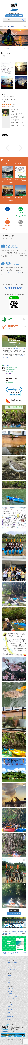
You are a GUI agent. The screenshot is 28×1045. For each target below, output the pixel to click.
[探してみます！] (21, 148)
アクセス (10, 975)
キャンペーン (10, 1004)
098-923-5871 (12, 27)
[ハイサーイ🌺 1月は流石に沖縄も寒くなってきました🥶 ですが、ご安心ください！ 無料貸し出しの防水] (14, 744)
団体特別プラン (11, 1009)
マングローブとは (11, 969)
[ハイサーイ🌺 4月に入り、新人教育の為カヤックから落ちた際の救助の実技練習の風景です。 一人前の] (14, 493)
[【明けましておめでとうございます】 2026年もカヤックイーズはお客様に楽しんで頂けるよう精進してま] (14, 770)
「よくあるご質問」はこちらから (12, 272)
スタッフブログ (10, 1016)
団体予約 (10, 991)
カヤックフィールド (12, 967)
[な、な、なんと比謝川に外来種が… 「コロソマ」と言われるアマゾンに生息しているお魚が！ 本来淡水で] (14, 694)
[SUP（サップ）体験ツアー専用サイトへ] (14, 341)
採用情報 (9, 1019)
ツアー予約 (10, 988)
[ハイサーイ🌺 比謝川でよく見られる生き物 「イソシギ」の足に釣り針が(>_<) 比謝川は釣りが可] (14, 468)
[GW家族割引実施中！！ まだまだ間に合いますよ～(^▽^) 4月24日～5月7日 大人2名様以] (14, 417)
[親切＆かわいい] (7, 148)
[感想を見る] (7, 172)
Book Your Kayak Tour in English (14, 15)
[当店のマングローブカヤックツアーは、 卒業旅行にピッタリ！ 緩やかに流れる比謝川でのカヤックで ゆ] (14, 594)
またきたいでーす (19, 179)
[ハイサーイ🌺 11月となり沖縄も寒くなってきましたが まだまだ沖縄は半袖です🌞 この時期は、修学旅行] (14, 845)
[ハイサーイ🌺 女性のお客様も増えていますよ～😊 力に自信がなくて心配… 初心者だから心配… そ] (14, 543)
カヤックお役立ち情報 (12, 996)
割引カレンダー (11, 1006)
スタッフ (10, 980)
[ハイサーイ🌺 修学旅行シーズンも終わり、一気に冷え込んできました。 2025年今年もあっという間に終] (14, 795)
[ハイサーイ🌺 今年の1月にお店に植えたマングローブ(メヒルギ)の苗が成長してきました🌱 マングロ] (14, 443)
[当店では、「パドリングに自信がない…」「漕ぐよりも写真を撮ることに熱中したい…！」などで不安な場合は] (14, 619)
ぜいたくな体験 (18, 197)
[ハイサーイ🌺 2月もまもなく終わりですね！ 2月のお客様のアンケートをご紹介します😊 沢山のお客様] (14, 644)
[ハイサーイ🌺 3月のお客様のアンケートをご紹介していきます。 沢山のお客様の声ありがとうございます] (14, 518)
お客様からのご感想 (8, 48)
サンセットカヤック (18, 48)
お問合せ (10, 993)
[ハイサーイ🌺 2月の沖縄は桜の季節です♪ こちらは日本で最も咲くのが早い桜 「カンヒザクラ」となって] (14, 669)
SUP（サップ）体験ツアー (19, 348)
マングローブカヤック (12, 962)
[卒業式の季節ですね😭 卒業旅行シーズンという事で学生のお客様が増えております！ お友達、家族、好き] (14, 568)
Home (2, 48)
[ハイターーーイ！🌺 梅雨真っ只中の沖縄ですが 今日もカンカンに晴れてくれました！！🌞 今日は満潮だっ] (14, 870)
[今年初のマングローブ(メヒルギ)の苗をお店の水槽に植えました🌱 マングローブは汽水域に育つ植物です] (14, 719)
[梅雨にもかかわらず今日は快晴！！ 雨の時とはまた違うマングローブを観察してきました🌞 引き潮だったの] (14, 895)
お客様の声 (9, 1013)
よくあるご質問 (11, 998)
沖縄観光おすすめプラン (13, 983)
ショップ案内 (10, 978)
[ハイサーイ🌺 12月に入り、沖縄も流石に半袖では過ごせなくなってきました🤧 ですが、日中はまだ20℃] (14, 820)
